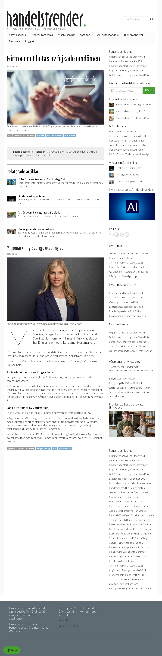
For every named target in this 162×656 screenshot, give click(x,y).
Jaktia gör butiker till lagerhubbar (126, 579)
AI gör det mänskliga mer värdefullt (127, 135)
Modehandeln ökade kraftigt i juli (126, 574)
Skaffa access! (18, 34)
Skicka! (149, 90)
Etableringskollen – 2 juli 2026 (124, 311)
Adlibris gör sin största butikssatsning (128, 271)
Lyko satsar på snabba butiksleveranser (130, 483)
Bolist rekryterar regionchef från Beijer (130, 74)
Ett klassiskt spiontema (128, 167)
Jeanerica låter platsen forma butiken (129, 253)
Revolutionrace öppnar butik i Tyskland (129, 547)
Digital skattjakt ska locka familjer (126, 306)
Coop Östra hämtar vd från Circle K (128, 346)
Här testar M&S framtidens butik (126, 140)
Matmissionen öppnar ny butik (125, 496)
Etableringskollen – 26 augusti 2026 (128, 478)
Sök (152, 18)
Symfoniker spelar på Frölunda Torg (128, 538)
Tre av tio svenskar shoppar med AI (128, 144)
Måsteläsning (66, 34)
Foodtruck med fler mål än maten (127, 487)
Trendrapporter (134, 34)
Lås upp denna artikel (25, 155)
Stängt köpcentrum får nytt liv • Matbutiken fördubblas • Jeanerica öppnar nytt (132, 370)
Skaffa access (21, 151)
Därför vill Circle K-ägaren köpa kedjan (129, 387)
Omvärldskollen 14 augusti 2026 (133, 104)
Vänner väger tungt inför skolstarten (128, 556)
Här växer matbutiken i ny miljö (125, 131)
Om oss (14, 41)
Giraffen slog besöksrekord (123, 583)
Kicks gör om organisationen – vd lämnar (130, 588)
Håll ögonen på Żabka (127, 174)
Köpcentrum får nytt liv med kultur (127, 70)
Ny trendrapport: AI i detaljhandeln (131, 189)
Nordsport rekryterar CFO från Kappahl (131, 350)
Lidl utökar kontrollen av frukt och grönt (130, 533)
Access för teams (42, 34)
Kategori (85, 34)
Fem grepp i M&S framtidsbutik (126, 383)
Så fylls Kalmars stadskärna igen (126, 542)
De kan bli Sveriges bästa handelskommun (131, 515)
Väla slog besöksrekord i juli (123, 301)
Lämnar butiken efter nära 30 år (126, 61)
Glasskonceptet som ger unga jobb (127, 315)
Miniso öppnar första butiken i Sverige (129, 154)
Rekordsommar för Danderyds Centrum (130, 524)
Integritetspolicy (68, 626)
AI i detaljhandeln (108, 34)
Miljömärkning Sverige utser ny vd (127, 56)
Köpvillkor (65, 620)
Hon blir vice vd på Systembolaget (127, 551)
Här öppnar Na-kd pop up (123, 276)
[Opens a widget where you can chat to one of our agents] (12, 650)
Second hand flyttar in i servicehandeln (129, 519)
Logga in (30, 41)
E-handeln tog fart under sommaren (128, 65)
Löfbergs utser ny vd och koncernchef (129, 341)
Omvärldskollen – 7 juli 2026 (131, 110)
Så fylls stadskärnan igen (122, 378)
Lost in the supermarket (129, 181)
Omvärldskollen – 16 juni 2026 (132, 117)
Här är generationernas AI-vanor (126, 149)
